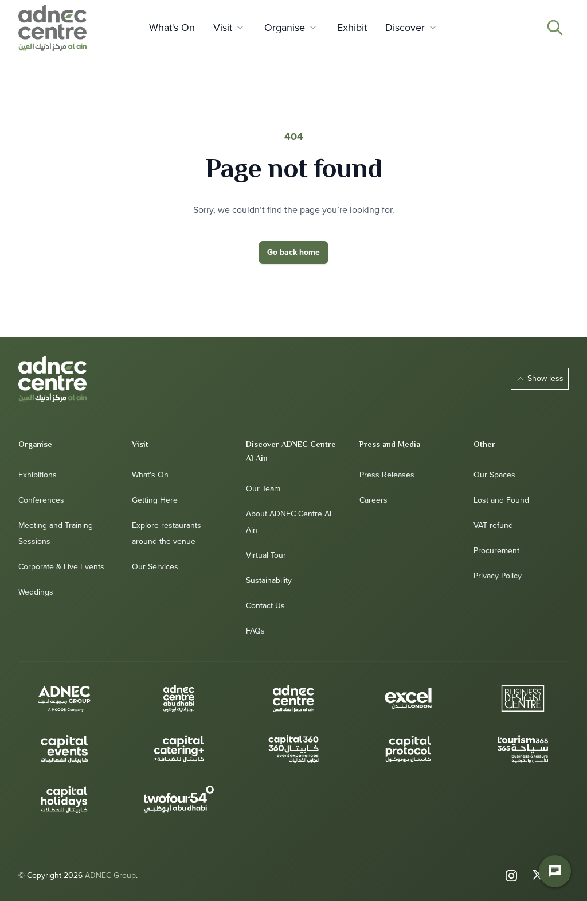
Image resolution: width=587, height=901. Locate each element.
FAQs (255, 631)
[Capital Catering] (179, 749)
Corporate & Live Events (61, 567)
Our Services (155, 567)
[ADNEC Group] (64, 698)
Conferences (41, 500)
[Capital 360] (293, 749)
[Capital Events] (64, 749)
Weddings (35, 592)
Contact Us (265, 606)
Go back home (293, 252)
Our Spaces (494, 475)
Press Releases (386, 475)
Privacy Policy (497, 576)
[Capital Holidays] (64, 799)
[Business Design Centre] (523, 698)
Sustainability (269, 580)
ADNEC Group (110, 875)
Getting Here (155, 500)
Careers (373, 500)
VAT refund (493, 525)
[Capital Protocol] (408, 749)
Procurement (496, 551)
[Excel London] (408, 698)
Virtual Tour (266, 555)
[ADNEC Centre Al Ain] (52, 379)
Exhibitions (37, 475)
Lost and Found (501, 500)
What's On (150, 475)
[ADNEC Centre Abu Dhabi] (179, 698)
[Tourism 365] (523, 749)
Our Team (263, 489)
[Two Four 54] (179, 799)
